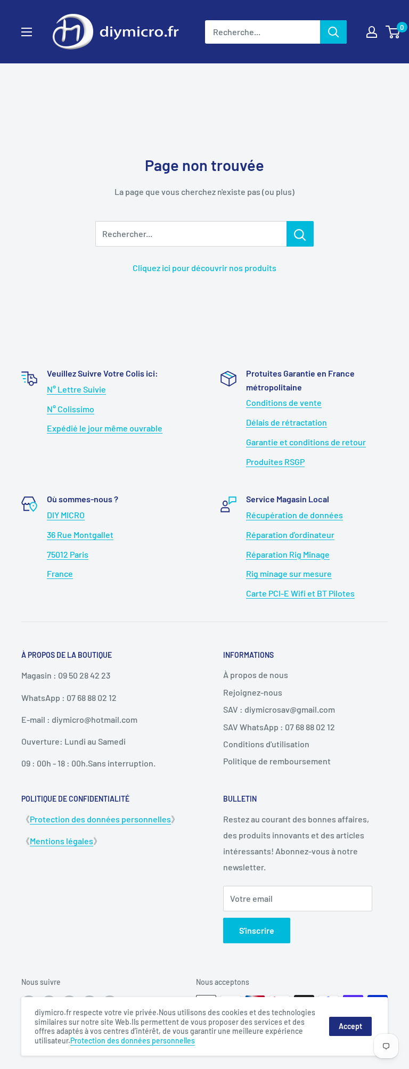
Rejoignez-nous (252, 692)
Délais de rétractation (286, 422)
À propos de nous (255, 675)
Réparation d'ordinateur (290, 534)
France (60, 573)
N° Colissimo (70, 409)
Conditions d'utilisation (266, 744)
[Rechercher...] (300, 234)
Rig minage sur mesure (289, 573)
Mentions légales (61, 841)
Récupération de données (294, 515)
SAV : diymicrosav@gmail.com (279, 709)
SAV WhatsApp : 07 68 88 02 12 (279, 727)
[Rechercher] (333, 32)
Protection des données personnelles (100, 819)
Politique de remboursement (277, 761)
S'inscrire (256, 930)
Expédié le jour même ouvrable (104, 428)
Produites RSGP (275, 461)
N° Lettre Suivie (76, 389)
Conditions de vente (284, 402)
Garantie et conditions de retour (306, 442)
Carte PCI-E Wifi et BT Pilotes (300, 593)
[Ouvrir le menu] (26, 32)
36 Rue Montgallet (80, 534)
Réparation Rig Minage (288, 554)
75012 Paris (67, 554)
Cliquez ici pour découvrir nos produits (204, 268)
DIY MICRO (66, 515)
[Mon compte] (371, 32)
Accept (350, 1026)
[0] (393, 32)
